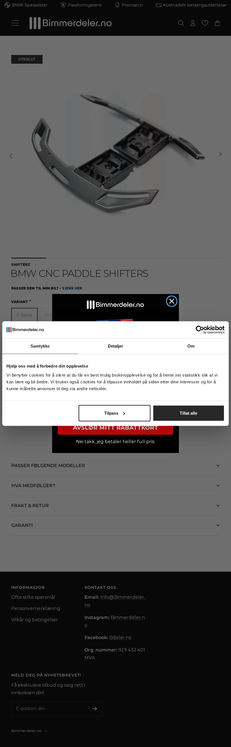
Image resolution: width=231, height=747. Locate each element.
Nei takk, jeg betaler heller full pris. (115, 441)
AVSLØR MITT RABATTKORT (115, 427)
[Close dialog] (172, 301)
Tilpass (111, 412)
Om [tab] (190, 346)
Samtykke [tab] (40, 346)
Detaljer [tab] (115, 346)
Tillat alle (188, 412)
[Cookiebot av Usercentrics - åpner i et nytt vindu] (200, 330)
